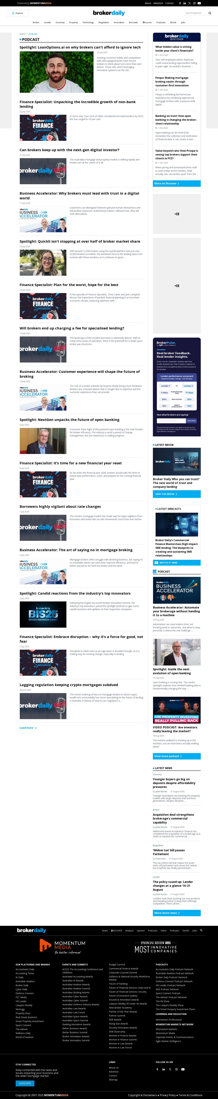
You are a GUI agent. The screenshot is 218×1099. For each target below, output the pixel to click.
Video (163, 930)
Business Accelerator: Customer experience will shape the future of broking (80, 373)
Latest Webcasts (169, 509)
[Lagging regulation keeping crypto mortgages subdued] (43, 706)
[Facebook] (180, 3)
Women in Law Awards (121, 1043)
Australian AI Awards (73, 980)
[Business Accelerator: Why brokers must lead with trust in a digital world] (43, 219)
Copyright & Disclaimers (142, 1095)
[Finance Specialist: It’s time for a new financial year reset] (43, 484)
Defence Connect (25, 993)
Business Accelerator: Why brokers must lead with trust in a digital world (79, 195)
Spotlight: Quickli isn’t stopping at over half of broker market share (80, 241)
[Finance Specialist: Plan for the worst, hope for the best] (43, 306)
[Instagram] (194, 3)
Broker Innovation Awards (75, 1036)
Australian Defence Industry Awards (80, 1004)
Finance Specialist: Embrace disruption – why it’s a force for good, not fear (81, 639)
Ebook (173, 22)
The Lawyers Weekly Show (169, 1005)
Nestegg (20, 1009)
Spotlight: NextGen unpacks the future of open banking (69, 419)
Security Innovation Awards (123, 1027)
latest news (163, 768)
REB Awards (115, 1019)
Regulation (104, 22)
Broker (36, 22)
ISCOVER (117, 930)
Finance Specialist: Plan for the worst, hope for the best (69, 284)
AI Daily (19, 977)
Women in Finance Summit (123, 1039)
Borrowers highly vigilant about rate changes (60, 506)
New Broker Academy (120, 1007)
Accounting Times (25, 973)
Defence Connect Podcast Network (174, 981)
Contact (169, 3)
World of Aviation (25, 1037)
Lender (47, 22)
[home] (109, 13)
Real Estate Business (26, 1017)
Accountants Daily (25, 969)
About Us (114, 1067)
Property (73, 22)
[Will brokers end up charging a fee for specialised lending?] (43, 349)
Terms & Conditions (190, 1095)
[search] (201, 930)
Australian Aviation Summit (76, 988)
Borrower (133, 22)
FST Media (21, 997)
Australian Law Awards (74, 1008)
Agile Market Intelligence (168, 1041)
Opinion (141, 930)
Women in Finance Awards (122, 1035)
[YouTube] (199, 3)
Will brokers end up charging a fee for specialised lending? (72, 328)
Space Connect (23, 1025)
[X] (189, 3)
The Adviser (22, 1029)
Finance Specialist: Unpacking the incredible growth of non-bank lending (78, 104)
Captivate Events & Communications (175, 1037)
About (148, 3)
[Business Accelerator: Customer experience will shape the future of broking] (43, 397)
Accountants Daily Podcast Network (174, 969)
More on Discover (165, 183)
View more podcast (166, 756)
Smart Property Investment (30, 1021)
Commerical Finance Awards (123, 968)
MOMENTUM (41, 3)
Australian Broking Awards (76, 992)
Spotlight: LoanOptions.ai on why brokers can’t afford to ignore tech (80, 47)
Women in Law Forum (120, 1047)
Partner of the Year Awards (123, 1011)
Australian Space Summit (75, 1020)
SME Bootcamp (117, 1031)
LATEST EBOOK (164, 445)
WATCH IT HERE (168, 562)
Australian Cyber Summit (75, 1000)
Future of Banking (118, 983)
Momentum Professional (169, 1019)
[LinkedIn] (184, 3)
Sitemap (113, 1079)
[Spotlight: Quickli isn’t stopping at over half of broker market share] (43, 262)
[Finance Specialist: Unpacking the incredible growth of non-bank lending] (43, 128)
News (105, 930)
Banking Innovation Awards (76, 1024)
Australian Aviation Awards (76, 984)
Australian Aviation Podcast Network (175, 973)
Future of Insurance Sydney (123, 995)
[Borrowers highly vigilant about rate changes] (43, 528)
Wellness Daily (23, 1033)
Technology (88, 22)
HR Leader (21, 1001)
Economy (60, 22)
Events (185, 930)
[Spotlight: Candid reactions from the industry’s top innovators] (43, 614)
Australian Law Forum (73, 1012)
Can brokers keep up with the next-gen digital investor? (69, 149)
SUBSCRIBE (25, 1083)
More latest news (165, 913)
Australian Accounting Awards (77, 976)
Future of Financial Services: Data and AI (130, 987)
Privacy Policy (168, 1095)
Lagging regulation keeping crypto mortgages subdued (69, 684)
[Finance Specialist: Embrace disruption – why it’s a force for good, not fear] (43, 663)
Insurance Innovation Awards (124, 999)
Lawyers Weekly (24, 1005)
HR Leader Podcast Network (170, 985)
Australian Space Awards (75, 1016)
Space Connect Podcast (168, 993)
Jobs (183, 22)
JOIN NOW (191, 421)
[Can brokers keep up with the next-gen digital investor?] (43, 171)
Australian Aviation (25, 981)
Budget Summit (117, 964)
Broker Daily (22, 985)
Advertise (158, 3)
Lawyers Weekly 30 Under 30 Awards (128, 1003)
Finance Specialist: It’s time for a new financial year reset (71, 463)
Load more (26, 727)
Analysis (129, 930)
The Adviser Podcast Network (171, 997)
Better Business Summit (74, 1032)
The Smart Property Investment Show (175, 1009)
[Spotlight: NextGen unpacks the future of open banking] (43, 441)
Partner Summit (117, 1015)
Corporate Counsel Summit (123, 972)
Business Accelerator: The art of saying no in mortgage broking (76, 550)
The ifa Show (162, 1001)
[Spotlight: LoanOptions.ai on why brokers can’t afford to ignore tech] (57, 72)
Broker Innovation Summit (76, 1040)
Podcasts (161, 22)
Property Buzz (23, 1013)
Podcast (163, 571)
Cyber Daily (21, 989)
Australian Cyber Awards (74, 996)
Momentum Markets (166, 1029)
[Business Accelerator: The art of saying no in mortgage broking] (43, 571)
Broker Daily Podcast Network (171, 977)
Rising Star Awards (118, 1023)
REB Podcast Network (167, 989)
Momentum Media (165, 1033)
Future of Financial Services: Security (128, 991)
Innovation (119, 22)
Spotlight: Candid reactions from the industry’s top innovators (75, 593)
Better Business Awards (74, 1028)
